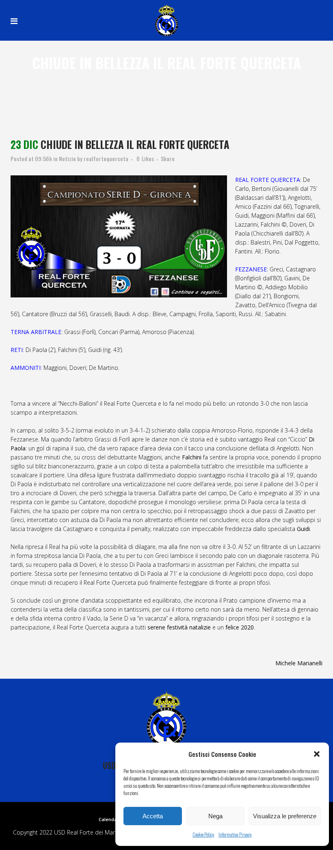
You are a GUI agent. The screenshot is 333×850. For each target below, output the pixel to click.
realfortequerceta (106, 158)
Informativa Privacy (235, 834)
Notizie (67, 158)
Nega (215, 816)
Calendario (111, 819)
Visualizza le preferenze (284, 816)
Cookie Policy (203, 834)
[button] (317, 754)
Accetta (153, 816)
